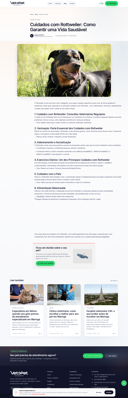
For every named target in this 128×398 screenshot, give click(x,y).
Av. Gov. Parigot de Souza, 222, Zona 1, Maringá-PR (104, 375)
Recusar (99, 392)
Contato (72, 3)
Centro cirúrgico (74, 381)
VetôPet (106, 237)
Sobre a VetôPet (52, 378)
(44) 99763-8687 (100, 379)
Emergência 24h (74, 378)
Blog (65, 3)
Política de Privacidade (38, 394)
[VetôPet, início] (17, 3)
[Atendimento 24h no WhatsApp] (124, 383)
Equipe (49, 381)
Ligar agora (112, 356)
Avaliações (50, 384)
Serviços (58, 3)
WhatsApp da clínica (101, 387)
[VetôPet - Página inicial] (19, 373)
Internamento (73, 387)
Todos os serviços (75, 375)
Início (50, 3)
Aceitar (108, 392)
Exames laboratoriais (76, 384)
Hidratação (40, 196)
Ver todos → (114, 280)
